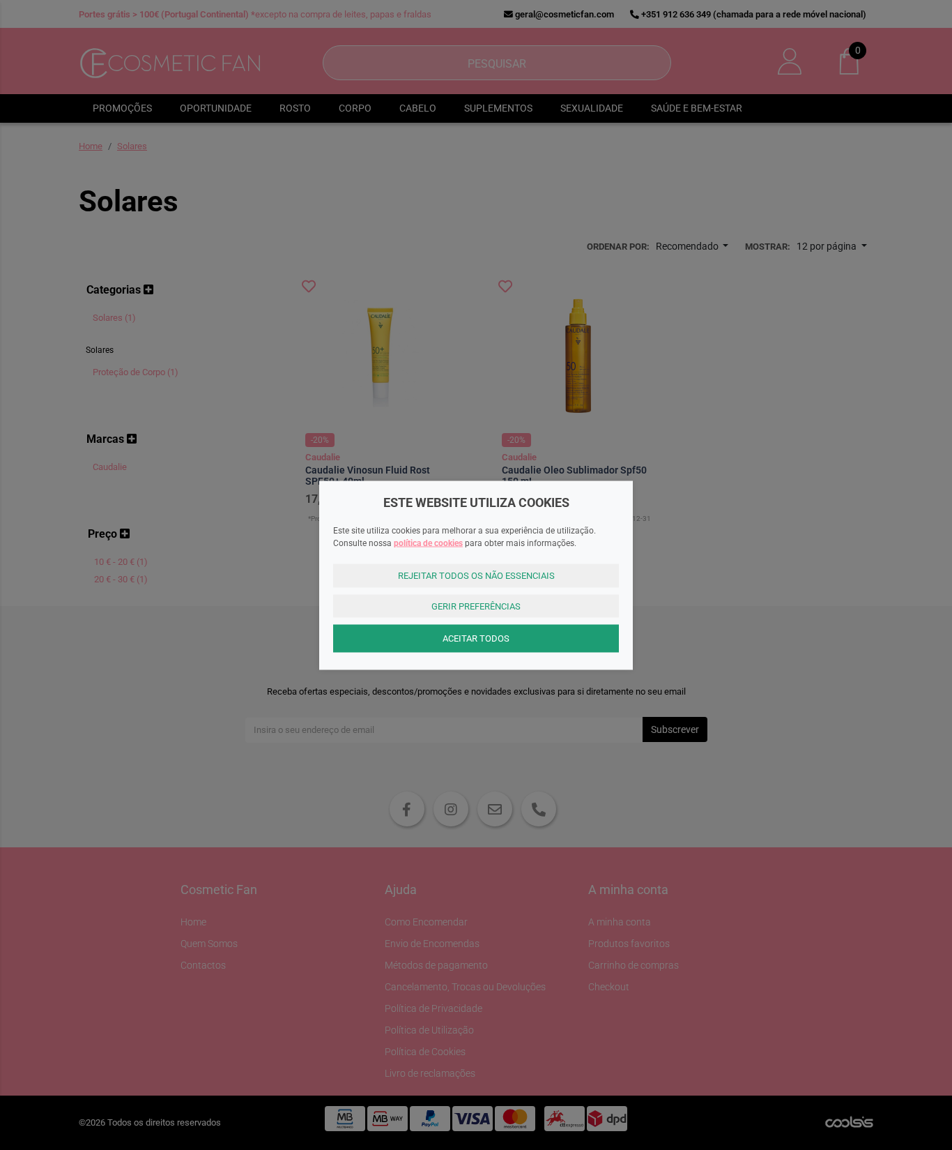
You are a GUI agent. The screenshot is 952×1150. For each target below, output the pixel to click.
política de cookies (428, 543)
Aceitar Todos (476, 638)
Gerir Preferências (476, 605)
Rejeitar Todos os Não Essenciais (476, 575)
